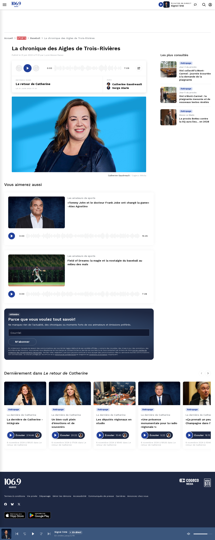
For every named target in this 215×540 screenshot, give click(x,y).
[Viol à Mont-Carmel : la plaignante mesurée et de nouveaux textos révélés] (168, 95)
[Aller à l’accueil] (16, 6)
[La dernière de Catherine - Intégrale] (25, 393)
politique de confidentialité (65, 354)
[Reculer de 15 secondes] (19, 68)
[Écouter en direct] (161, 4)
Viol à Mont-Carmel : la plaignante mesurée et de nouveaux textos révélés (194, 99)
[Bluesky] (12, 504)
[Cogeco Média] (189, 484)
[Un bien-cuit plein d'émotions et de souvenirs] (70, 393)
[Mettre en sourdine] (188, 533)
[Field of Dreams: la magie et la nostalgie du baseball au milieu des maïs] (36, 270)
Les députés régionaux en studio (114, 421)
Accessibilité (79, 496)
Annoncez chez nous (137, 496)
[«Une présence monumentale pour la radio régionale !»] (159, 393)
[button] (16, 533)
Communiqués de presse (101, 496)
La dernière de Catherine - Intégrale (25, 421)
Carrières (120, 496)
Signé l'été (177, 5)
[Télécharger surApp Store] (14, 515)
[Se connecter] (210, 4)
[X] (19, 504)
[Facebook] (5, 504)
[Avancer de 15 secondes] (36, 68)
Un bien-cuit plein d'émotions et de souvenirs (64, 423)
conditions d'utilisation (98, 354)
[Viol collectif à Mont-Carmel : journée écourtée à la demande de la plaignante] (168, 69)
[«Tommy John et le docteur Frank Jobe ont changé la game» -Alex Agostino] (36, 212)
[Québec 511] (207, 486)
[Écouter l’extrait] (28, 68)
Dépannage (45, 496)
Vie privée (32, 496)
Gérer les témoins (62, 496)
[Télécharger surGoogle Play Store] (39, 515)
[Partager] (139, 68)
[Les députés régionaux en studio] (115, 393)
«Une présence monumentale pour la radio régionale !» (159, 423)
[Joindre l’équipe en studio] (195, 4)
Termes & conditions (14, 496)
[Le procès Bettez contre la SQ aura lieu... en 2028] (168, 117)
